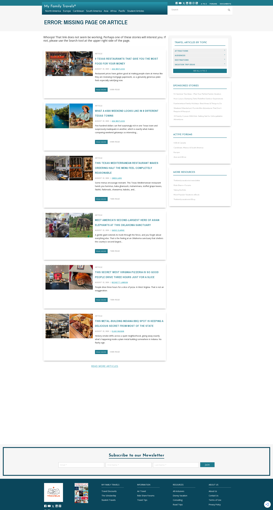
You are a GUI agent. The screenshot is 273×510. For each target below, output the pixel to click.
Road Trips (178, 504)
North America (53, 10)
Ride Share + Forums (182, 185)
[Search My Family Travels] (229, 10)
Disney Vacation (180, 495)
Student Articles (135, 10)
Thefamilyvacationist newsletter (187, 180)
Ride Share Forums (145, 495)
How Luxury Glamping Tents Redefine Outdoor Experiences (198, 98)
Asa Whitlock (118, 69)
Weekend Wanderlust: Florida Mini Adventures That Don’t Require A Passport (197, 110)
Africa (113, 10)
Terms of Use (215, 500)
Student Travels (109, 500)
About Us (213, 491)
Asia (106, 10)
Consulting (177, 500)
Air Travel (141, 491)
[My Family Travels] (53, 492)
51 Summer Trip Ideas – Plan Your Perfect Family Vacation (197, 94)
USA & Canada (180, 143)
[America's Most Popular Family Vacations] (81, 492)
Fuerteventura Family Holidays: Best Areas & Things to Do (198, 103)
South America (94, 10)
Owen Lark (117, 178)
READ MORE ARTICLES (104, 366)
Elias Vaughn (118, 331)
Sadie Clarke (118, 230)
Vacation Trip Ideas (185, 64)
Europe (177, 152)
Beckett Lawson (120, 282)
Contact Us (213, 495)
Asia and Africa (180, 157)
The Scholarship (109, 495)
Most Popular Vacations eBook (186, 194)
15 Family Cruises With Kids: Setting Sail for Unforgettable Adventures (198, 118)
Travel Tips (142, 500)
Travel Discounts (109, 491)
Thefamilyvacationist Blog (184, 199)
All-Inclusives (178, 491)
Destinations (182, 60)
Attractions (181, 51)
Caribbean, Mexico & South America (188, 147)
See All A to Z (200, 71)
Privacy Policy (215, 504)
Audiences (180, 55)
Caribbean (78, 10)
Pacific (122, 10)
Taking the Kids (180, 190)
